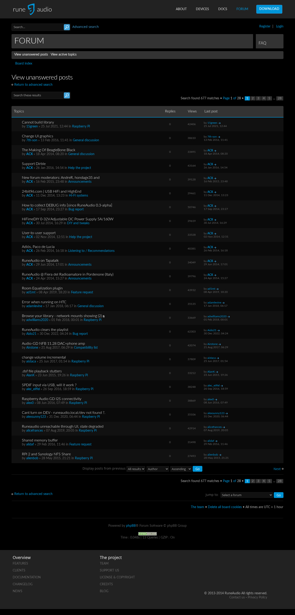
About (181, 9)
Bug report (76, 209)
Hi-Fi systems (78, 195)
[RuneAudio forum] (228, 578)
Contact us (237, 597)
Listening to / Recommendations (91, 251)
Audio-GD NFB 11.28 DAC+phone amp (53, 343)
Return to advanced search (33, 84)
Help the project (79, 168)
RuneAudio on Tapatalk (40, 260)
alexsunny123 (36, 416)
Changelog (22, 584)
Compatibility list (86, 347)
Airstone (32, 347)
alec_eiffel (33, 389)
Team (104, 563)
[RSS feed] (246, 578)
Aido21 (31, 333)
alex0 (30, 403)
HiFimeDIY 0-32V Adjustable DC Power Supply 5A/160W (67, 219)
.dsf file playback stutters (42, 371)
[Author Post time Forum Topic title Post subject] (158, 468)
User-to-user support (39, 233)
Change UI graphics (37, 136)
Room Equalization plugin (42, 288)
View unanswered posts (31, 54)
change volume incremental (44, 357)
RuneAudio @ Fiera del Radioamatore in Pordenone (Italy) (67, 274)
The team (197, 507)
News (17, 591)
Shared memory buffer (40, 440)
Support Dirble (34, 164)
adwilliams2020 (37, 320)
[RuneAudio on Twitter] (246, 562)
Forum (242, 9)
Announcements (79, 181)
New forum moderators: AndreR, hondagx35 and (61, 177)
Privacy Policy (257, 597)
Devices (202, 9)
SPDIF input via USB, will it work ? (49, 385)
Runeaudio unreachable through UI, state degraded (62, 426)
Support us (109, 570)
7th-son (31, 140)
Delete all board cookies (225, 507)
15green (32, 126)
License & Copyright (117, 577)
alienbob (32, 458)
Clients (19, 570)
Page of (232, 98)
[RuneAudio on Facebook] (228, 562)
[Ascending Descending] (186, 468)
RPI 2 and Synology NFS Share (46, 454)
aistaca (31, 361)
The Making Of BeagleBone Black (48, 150)
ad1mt (30, 292)
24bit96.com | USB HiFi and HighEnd (51, 191)
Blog (104, 591)
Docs (222, 9)
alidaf (30, 444)
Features (20, 563)
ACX (29, 154)
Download (269, 9)
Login (279, 26)
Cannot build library (38, 122)
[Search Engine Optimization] (147, 533)
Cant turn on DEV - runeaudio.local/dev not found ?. (63, 413)
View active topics (64, 54)
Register (265, 26)
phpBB (131, 525)
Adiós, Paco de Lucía (38, 247)
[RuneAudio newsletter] (263, 578)
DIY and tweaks (78, 223)
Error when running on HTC (44, 302)
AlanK (30, 375)
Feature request (82, 292)
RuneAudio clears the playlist (45, 330)
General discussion (86, 140)
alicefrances (34, 430)
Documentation (27, 577)
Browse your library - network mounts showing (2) (62, 316)
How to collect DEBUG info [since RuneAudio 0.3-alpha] (67, 205)
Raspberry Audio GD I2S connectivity (51, 399)
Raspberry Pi (81, 126)
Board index (23, 63)
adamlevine (34, 306)
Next (277, 469)
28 (280, 98)
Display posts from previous (105, 468)
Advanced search (85, 26)
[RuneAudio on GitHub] (211, 562)
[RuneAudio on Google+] (263, 562)
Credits (106, 584)
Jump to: (212, 494)
